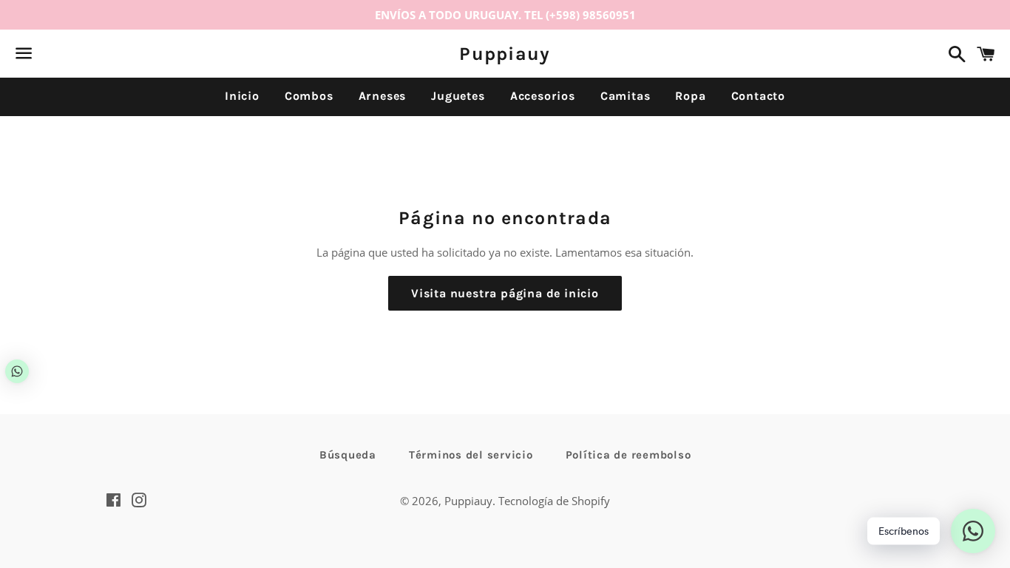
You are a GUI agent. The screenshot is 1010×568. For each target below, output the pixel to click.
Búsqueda (347, 455)
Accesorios (542, 96)
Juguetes (457, 96)
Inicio (242, 96)
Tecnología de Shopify (554, 500)
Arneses (383, 96)
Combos (309, 96)
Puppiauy (504, 53)
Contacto (758, 96)
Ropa (690, 96)
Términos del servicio (471, 455)
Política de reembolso (628, 455)
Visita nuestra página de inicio (505, 293)
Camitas (625, 96)
